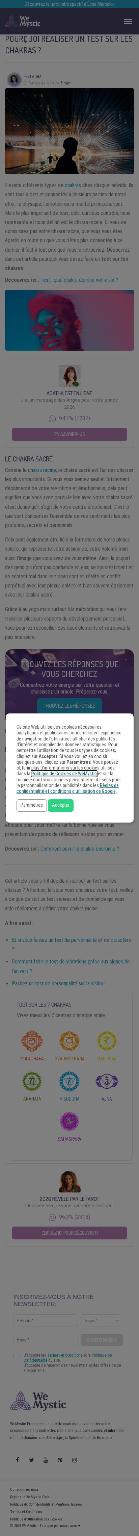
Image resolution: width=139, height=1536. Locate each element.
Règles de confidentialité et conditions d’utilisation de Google (68, 788)
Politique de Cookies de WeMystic (64, 774)
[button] (32, 805)
